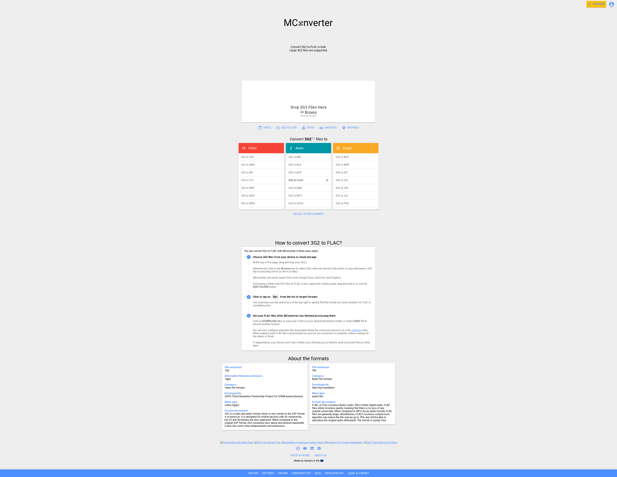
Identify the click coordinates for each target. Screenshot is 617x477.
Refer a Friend (300, 455)
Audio (299, 148)
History (253, 473)
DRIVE (310, 127)
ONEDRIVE (330, 127)
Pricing (283, 473)
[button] (611, 4)
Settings (268, 473)
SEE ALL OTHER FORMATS (308, 214)
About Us (321, 455)
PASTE (267, 127)
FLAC (275, 296)
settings (356, 330)
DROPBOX (352, 127)
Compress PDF (301, 473)
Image (347, 148)
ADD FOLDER (289, 127)
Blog (318, 473)
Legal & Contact (358, 473)
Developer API (334, 473)
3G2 (308, 139)
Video (252, 148)
